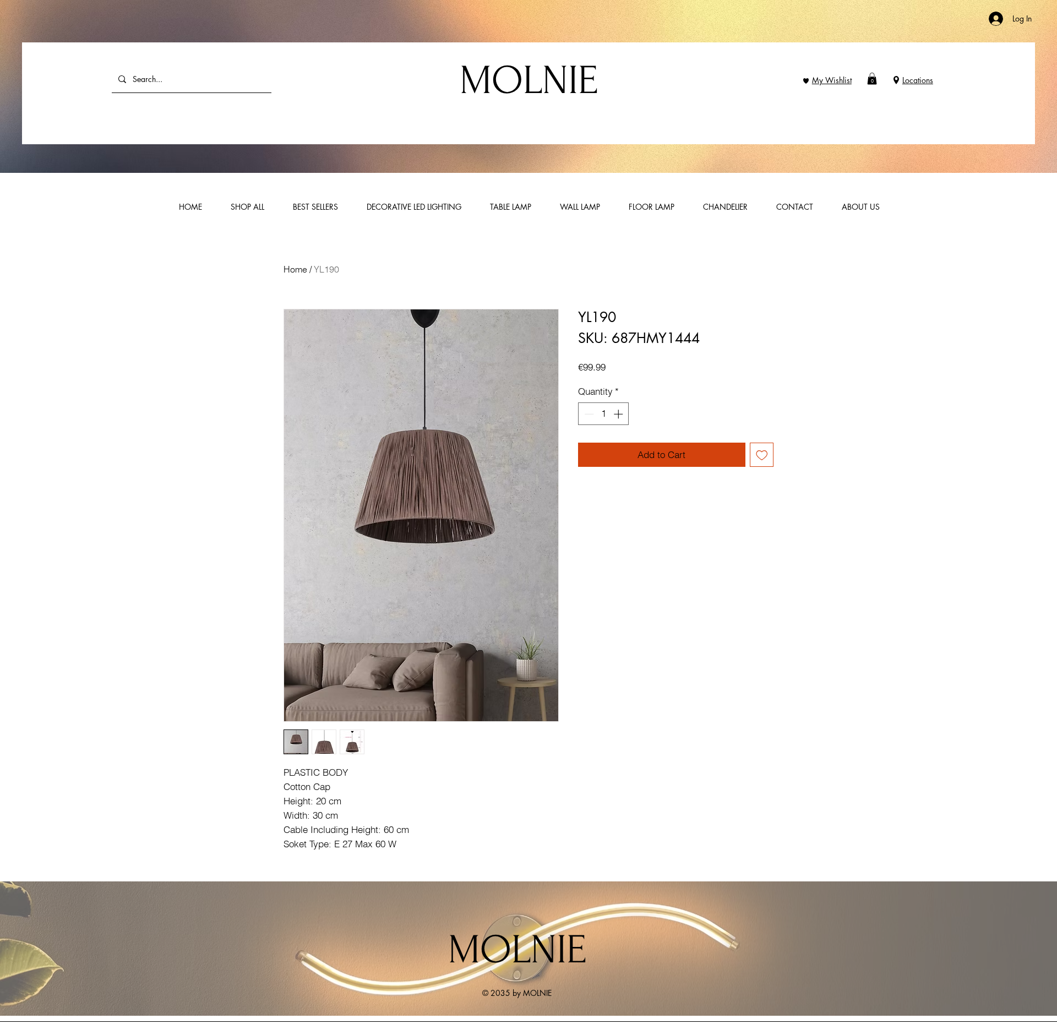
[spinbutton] (603, 414)
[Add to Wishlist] (762, 455)
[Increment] (619, 414)
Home (295, 269)
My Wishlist (832, 80)
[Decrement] (588, 414)
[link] (872, 79)
